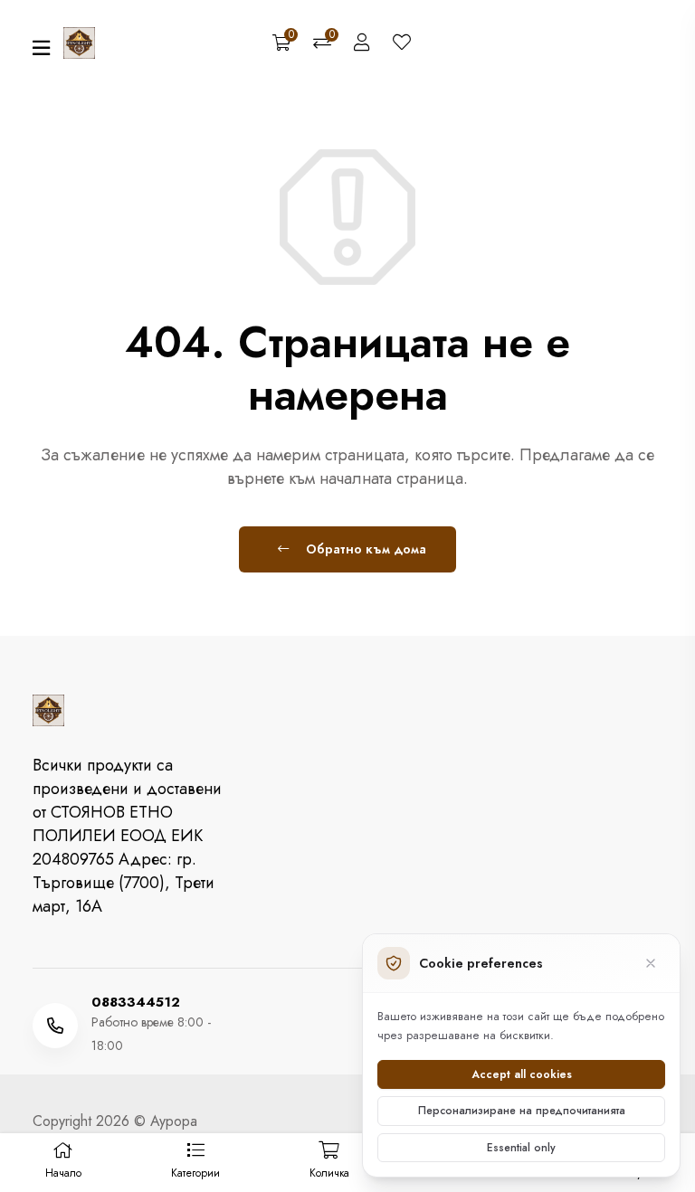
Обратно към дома (364, 549)
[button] (195, 1163)
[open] (41, 48)
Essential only (521, 1148)
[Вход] (362, 43)
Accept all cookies (521, 1074)
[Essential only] (650, 963)
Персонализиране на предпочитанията (521, 1110)
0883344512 (135, 1002)
